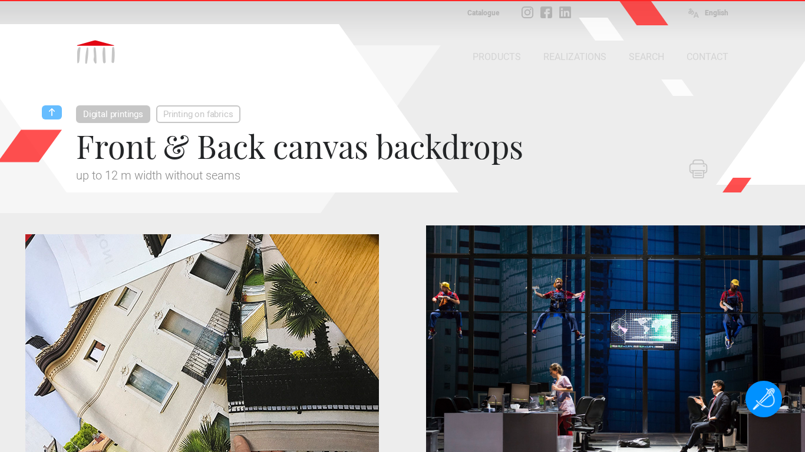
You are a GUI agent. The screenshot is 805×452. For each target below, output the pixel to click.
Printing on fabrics (198, 114)
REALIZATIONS (574, 56)
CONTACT (707, 56)
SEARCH (646, 56)
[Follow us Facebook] (546, 12)
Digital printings (113, 114)
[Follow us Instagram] (527, 12)
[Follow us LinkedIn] (565, 12)
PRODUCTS (497, 56)
